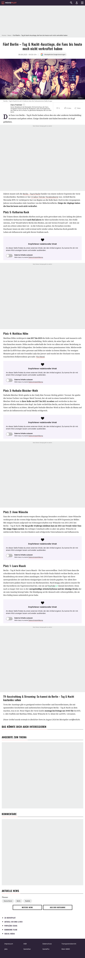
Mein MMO (66, 949)
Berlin (18, 901)
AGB (25, 944)
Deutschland (8, 901)
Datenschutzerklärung (35, 257)
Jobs (6, 949)
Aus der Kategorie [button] (57, 907)
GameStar (27, 949)
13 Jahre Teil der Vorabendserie (44, 197)
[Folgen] (24, 105)
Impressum (8, 944)
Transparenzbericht (69, 944)
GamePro (45, 949)
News (9, 35)
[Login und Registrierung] (76, 3)
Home (4, 35)
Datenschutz (47, 944)
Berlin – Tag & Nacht (31, 194)
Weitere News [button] (27, 907)
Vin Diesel (40, 356)
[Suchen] (71, 3)
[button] (67, 108)
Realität (27, 901)
